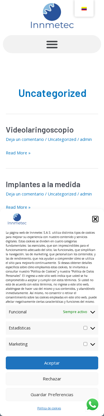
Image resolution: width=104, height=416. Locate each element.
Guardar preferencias (52, 394)
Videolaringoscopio (40, 129)
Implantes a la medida (43, 184)
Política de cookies (49, 408)
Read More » (18, 152)
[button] (95, 219)
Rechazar (52, 379)
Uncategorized (62, 139)
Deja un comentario (25, 139)
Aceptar (52, 363)
